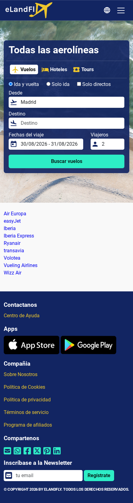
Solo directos (96, 84)
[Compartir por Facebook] (27, 455)
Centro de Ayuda (22, 315)
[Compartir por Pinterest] (47, 455)
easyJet (12, 221)
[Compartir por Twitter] (37, 455)
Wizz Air (12, 273)
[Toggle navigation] (121, 10)
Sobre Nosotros (20, 374)
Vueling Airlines (20, 265)
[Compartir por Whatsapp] (17, 455)
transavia (14, 251)
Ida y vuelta (26, 84)
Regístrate (99, 475)
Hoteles (58, 69)
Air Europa (15, 214)
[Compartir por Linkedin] (57, 455)
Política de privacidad (27, 400)
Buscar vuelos (66, 161)
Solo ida (60, 84)
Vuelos (28, 69)
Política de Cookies (24, 387)
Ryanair (12, 243)
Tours (87, 69)
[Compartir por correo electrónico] (7, 455)
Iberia (10, 228)
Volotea (12, 258)
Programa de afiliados (28, 425)
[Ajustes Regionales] (108, 10)
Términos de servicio (26, 412)
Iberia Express (19, 236)
